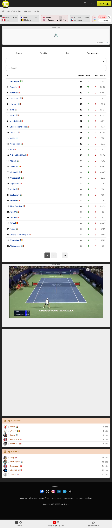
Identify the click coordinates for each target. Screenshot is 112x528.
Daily (68, 53)
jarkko (12, 138)
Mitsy (12, 457)
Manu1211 (14, 443)
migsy (12, 229)
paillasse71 (15, 98)
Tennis (19, 526)
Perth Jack (14, 439)
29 (65, 255)
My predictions (14, 11)
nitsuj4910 (14, 470)
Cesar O (13, 132)
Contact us (79, 498)
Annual (19, 53)
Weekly (43, 53)
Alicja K (13, 161)
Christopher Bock (18, 127)
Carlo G (13, 474)
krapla (12, 435)
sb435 (12, 427)
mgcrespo (14, 183)
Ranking (28, 11)
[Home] (3, 11)
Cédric (13, 217)
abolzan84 (14, 195)
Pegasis (13, 87)
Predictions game (56, 526)
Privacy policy (56, 498)
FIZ (11, 149)
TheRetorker (15, 462)
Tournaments (93, 53)
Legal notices (68, 498)
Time (12, 110)
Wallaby (13, 431)
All (104, 20)
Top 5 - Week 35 (13, 451)
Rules (36, 11)
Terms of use (44, 498)
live (102, 17)
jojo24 (12, 189)
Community (93, 526)
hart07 (13, 212)
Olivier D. (14, 166)
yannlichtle (15, 121)
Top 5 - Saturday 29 (14, 421)
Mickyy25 (14, 172)
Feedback (88, 498)
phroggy (14, 104)
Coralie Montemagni (19, 234)
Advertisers (33, 498)
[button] (92, 3)
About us (23, 498)
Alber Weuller (16, 206)
